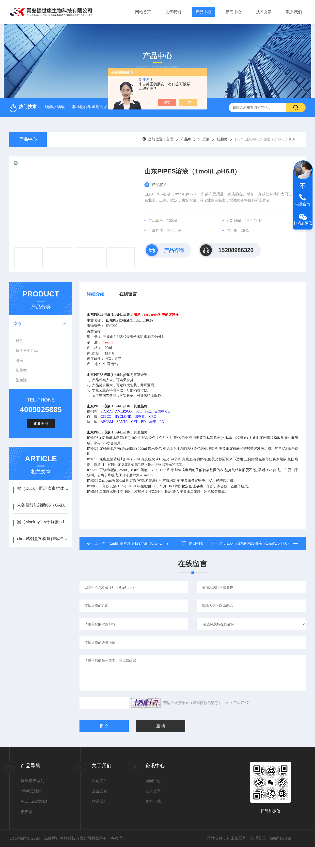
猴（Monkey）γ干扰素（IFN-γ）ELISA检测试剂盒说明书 (42, 522)
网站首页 (143, 12)
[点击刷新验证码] (146, 703)
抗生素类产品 (27, 350)
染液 (206, 139)
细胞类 (222, 139)
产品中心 (203, 12)
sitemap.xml (280, 838)
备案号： (119, 838)
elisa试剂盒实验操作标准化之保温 (42, 538)
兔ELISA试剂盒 (34, 801)
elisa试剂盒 (31, 791)
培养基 (26, 812)
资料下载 (153, 801)
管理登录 (258, 838)
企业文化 (100, 791)
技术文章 (264, 12)
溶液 (19, 360)
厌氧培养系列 (32, 781)
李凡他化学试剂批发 (89, 107)
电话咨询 (302, 204)
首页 (170, 139)
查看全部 (40, 423)
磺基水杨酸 (55, 107)
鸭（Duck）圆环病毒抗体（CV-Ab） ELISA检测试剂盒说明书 (42, 488)
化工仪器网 (236, 838)
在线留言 (128, 294)
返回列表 (196, 543)
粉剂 (19, 341)
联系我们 (294, 12)
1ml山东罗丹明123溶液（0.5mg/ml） (140, 543)
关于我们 (173, 12)
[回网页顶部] (302, 186)
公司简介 (100, 781)
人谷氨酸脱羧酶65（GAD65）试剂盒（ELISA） (42, 505)
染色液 (21, 380)
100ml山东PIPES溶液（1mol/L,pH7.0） (259, 543)
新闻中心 (233, 12)
